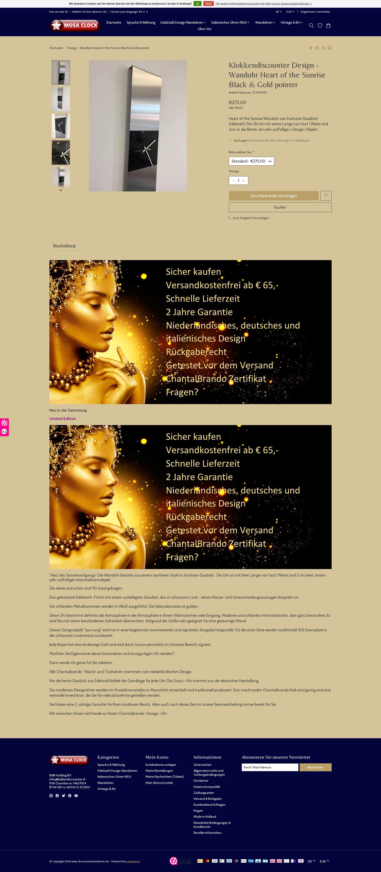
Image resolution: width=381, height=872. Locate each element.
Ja (197, 3)
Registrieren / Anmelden (315, 11)
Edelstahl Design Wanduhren (117, 771)
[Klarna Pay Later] (272, 861)
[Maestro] (236, 861)
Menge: (234, 171)
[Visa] (215, 861)
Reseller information (208, 833)
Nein (208, 3)
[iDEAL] (200, 861)
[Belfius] (244, 861)
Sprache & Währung (141, 22)
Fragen (198, 811)
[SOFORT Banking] (279, 861)
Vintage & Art (106, 789)
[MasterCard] (207, 861)
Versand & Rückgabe (208, 799)
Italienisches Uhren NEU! (114, 777)
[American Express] (251, 861)
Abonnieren (315, 767)
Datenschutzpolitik (207, 787)
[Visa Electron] (229, 861)
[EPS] (301, 861)
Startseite (113, 22)
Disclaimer (201, 781)
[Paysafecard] (286, 861)
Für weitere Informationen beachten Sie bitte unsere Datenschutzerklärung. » (264, 3)
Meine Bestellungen (159, 771)
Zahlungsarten (204, 793)
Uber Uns (204, 29)
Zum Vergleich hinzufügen (251, 218)
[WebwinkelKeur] (180, 863)
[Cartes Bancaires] (265, 861)
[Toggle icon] (311, 26)
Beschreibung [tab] (64, 245)
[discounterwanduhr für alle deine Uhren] (76, 25)
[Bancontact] (222, 861)
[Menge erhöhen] (243, 180)
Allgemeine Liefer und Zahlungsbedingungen (209, 773)
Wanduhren (105, 783)
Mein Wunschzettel (159, 783)
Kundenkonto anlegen (161, 765)
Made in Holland (205, 817)
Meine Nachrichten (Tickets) (165, 777)
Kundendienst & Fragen (209, 805)
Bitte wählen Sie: (241, 152)
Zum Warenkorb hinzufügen (273, 195)
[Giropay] (293, 861)
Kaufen (280, 207)
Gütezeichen (202, 765)
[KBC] (258, 861)
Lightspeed (133, 861)
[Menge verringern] (234, 180)
